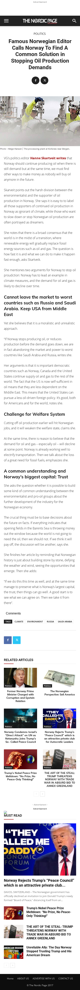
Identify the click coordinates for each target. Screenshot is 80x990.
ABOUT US (23, 978)
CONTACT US (65, 978)
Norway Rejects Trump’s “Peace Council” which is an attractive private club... (39, 883)
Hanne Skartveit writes (48, 158)
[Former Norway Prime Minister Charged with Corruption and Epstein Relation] (20, 678)
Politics (40, 33)
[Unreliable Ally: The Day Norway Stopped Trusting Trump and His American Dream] (13, 952)
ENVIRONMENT (35, 621)
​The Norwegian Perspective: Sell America (59, 693)
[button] (6, 21)
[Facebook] (35, 80)
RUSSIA (50, 621)
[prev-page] (36, 794)
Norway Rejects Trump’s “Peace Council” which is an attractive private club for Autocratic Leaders (59, 736)
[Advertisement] (40, 9)
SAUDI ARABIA (65, 621)
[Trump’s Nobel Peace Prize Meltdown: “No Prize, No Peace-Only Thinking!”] (20, 759)
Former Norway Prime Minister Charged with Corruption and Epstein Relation (20, 696)
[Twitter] (44, 80)
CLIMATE (19, 621)
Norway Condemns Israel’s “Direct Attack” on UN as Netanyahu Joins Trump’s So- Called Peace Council (20, 736)
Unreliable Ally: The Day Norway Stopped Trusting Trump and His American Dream (48, 951)
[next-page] (42, 794)
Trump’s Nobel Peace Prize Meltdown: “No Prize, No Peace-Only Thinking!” (20, 776)
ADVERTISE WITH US (44, 978)
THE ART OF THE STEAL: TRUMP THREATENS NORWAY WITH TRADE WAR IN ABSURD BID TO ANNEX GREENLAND (59, 779)
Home (10, 978)
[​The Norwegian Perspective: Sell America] (59, 678)
